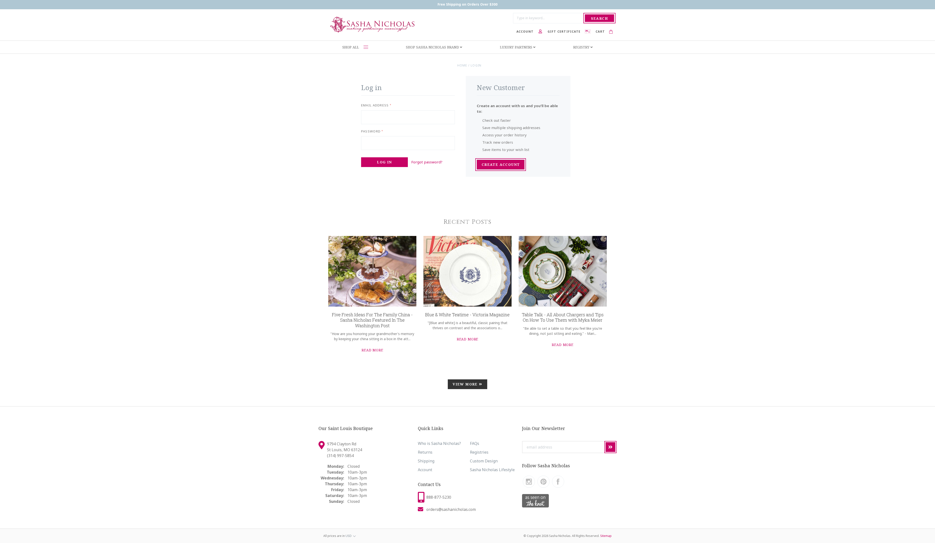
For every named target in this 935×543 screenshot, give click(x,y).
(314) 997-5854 (340, 455)
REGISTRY (581, 47)
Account (425, 469)
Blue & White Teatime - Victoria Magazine (467, 315)
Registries (479, 452)
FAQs (474, 443)
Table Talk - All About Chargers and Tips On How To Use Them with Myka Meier (563, 317)
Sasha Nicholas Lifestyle (492, 469)
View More (466, 384)
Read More (372, 350)
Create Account (501, 164)
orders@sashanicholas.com (451, 509)
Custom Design (484, 461)
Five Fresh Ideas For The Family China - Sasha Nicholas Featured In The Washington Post (372, 320)
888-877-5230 (438, 497)
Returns (425, 452)
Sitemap (606, 536)
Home (462, 65)
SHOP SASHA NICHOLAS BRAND (433, 47)
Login (476, 65)
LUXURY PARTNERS (516, 47)
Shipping (426, 461)
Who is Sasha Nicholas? (439, 443)
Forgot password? (426, 161)
